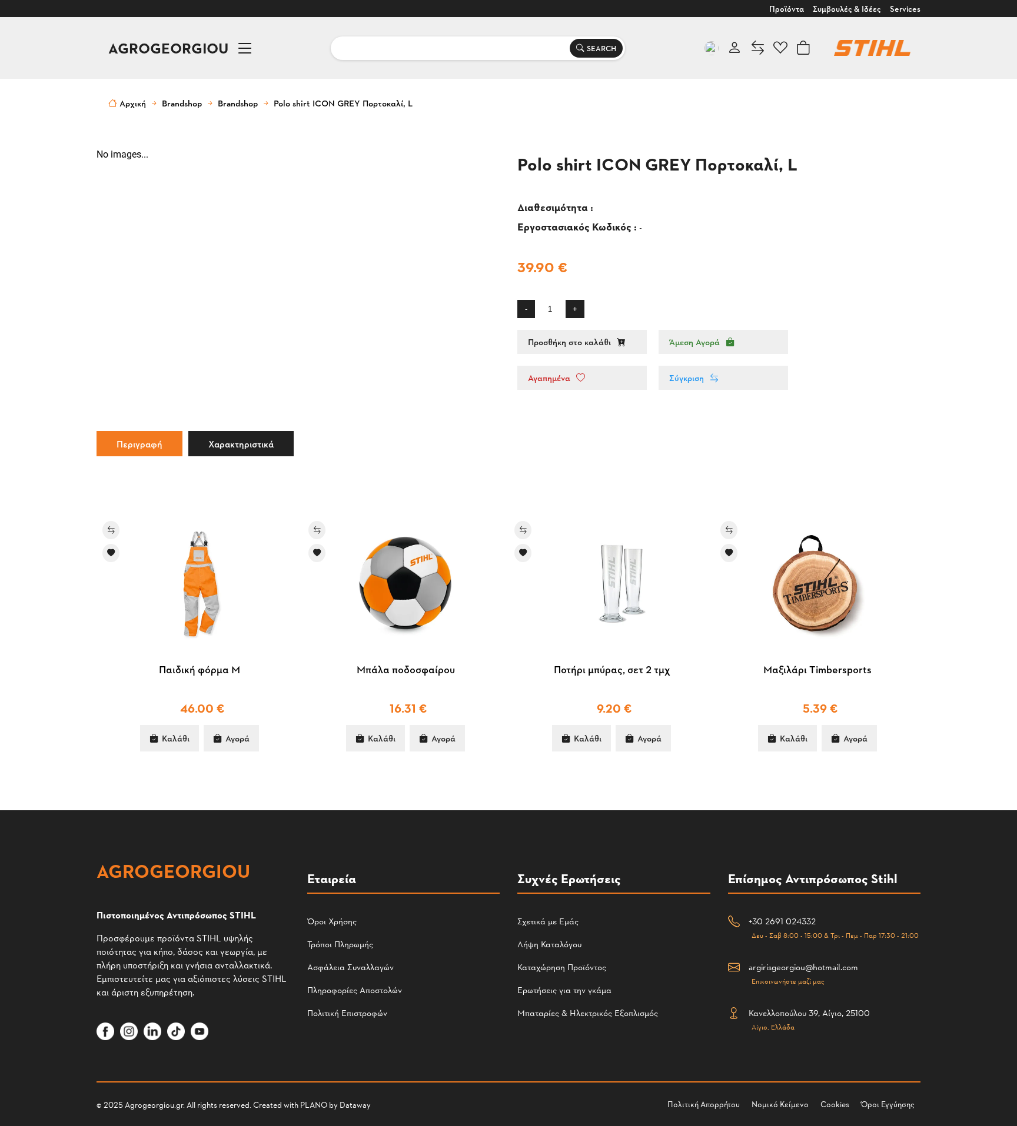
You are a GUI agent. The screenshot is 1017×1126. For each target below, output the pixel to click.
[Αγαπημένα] (122, 553)
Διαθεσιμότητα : (556, 206)
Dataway (355, 1104)
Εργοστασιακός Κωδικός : (578, 226)
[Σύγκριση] (122, 530)
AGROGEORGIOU (168, 48)
